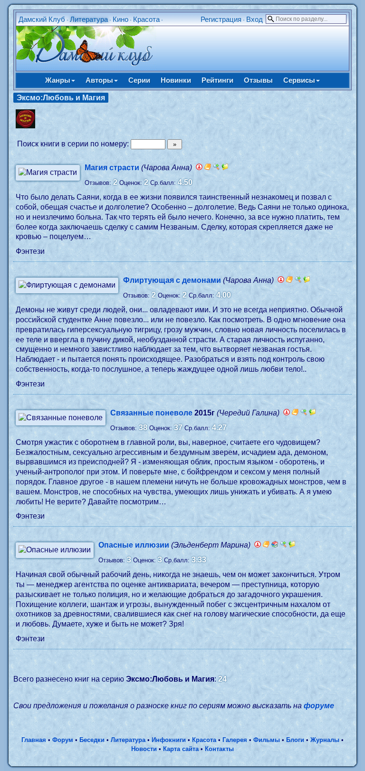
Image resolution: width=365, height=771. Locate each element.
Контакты (219, 748)
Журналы (324, 739)
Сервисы (299, 80)
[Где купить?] (216, 168)
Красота (146, 19)
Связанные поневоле (151, 413)
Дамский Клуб (42, 19)
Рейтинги (217, 80)
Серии (139, 80)
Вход (254, 19)
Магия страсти (112, 168)
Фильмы (266, 739)
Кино (120, 19)
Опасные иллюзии (133, 545)
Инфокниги (169, 739)
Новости (144, 748)
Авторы (99, 80)
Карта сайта (181, 748)
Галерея (234, 739)
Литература (89, 19)
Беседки (92, 739)
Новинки (176, 80)
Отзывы (258, 80)
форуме (319, 706)
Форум (62, 739)
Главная (33, 739)
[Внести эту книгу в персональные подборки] (224, 168)
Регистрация (221, 19)
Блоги (295, 739)
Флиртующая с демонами (172, 280)
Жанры (57, 80)
